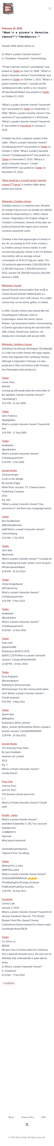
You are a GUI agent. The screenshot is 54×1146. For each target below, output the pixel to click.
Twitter (16, 71)
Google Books (9, 470)
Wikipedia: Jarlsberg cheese (17, 344)
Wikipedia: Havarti (11, 285)
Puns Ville (7, 781)
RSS (43, 1117)
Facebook (25, 125)
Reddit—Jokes (10, 815)
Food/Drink (9, 983)
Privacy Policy (27, 1117)
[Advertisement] (27, 1015)
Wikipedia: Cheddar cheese (16, 201)
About (11, 1117)
